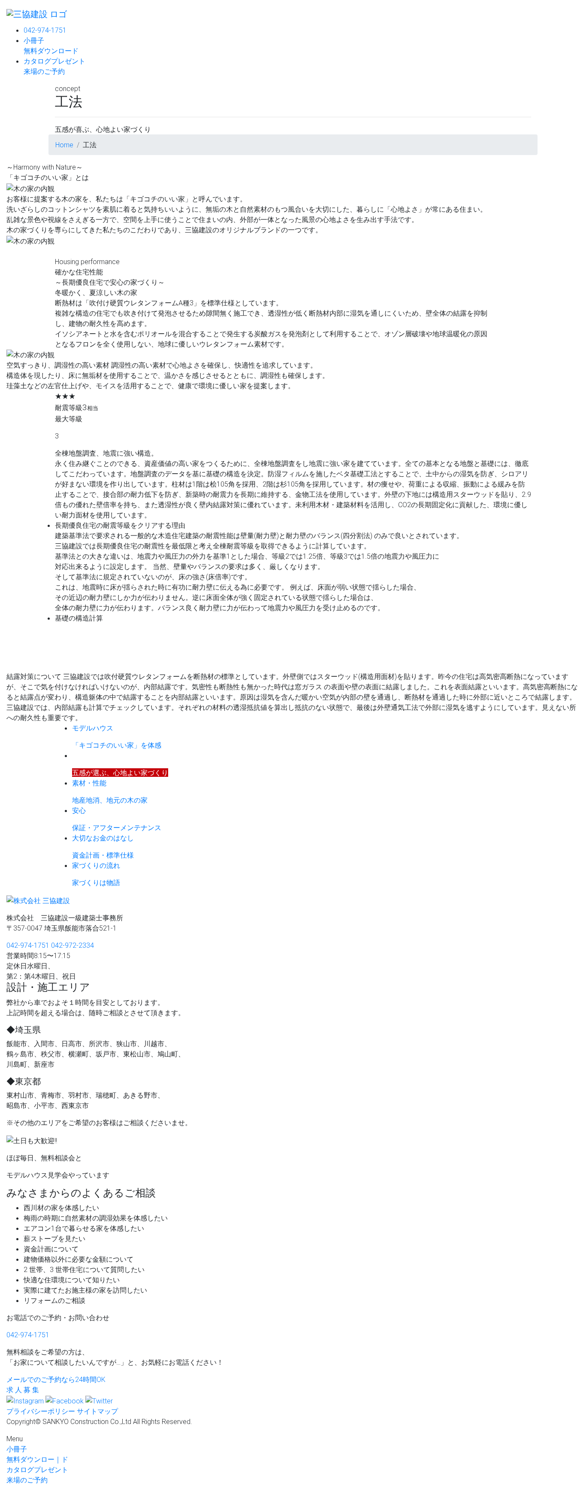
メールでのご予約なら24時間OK (56, 1379)
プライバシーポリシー (40, 1411)
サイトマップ (97, 1411)
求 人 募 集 (22, 1389)
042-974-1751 (45, 30)
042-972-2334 (72, 945)
